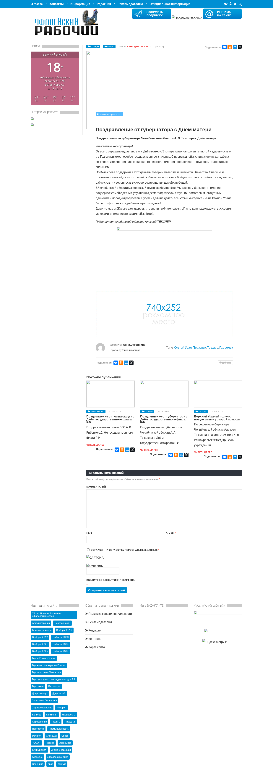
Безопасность (62, 622)
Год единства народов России (48, 665)
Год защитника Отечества (46, 672)
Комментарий (96, 486)
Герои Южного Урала (43, 658)
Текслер (212, 347)
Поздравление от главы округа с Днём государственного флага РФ (110, 419)
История (61, 707)
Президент (38, 728)
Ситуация (51, 735)
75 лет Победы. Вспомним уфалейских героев (46, 614)
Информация (80, 4)
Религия (36, 735)
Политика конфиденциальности (110, 613)
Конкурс (36, 714)
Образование (39, 721)
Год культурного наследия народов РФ (53, 679)
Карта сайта (96, 647)
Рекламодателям (130, 4)
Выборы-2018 (64, 629)
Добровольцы (39, 693)
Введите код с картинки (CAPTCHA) (110, 580)
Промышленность (59, 728)
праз (50, 763)
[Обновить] (94, 565)
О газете (37, 4)
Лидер (110, 46)
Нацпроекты (68, 714)
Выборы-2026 (61, 651)
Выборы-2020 (61, 637)
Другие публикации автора (125, 349)
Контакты (56, 4)
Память (56, 721)
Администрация (41, 622)
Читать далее (95, 445)
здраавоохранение (57, 756)
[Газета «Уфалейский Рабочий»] (68, 36)
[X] (240, 47)
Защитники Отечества (44, 700)
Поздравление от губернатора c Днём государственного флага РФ (163, 419)
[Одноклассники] (230, 47)
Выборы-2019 (40, 637)
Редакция (104, 4)
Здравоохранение (42, 707)
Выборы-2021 (40, 644)
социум (62, 763)
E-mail (171, 533)
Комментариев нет (111, 114)
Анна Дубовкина (138, 46)
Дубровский (58, 693)
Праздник (199, 347)
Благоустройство (41, 629)
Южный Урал (183, 347)
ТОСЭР (36, 742)
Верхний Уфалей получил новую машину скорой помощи (217, 417)
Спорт (64, 735)
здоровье (37, 756)
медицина (37, 763)
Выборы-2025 (40, 651)
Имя (89, 533)
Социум (94, 46)
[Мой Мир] (235, 47)
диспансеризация (61, 749)
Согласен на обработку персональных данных (125, 550)
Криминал (51, 714)
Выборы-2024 (61, 644)
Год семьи (226, 347)
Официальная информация (170, 4)
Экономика (65, 742)
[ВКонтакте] (224, 47)
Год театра (54, 686)
